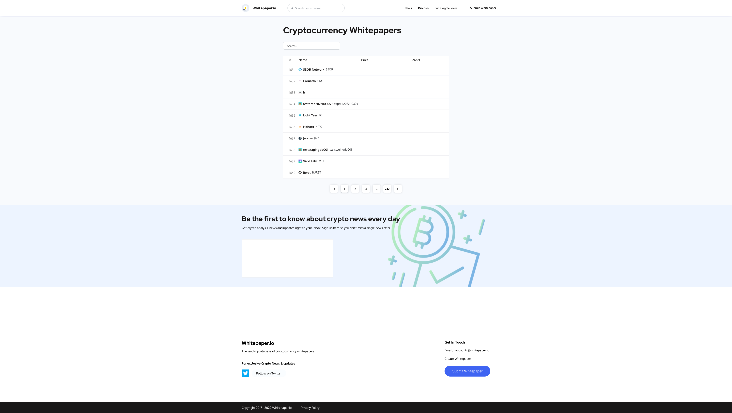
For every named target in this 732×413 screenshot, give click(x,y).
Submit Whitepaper (483, 8)
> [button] (398, 188)
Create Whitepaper (458, 359)
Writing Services (446, 8)
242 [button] (387, 188)
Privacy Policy (310, 408)
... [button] (376, 188)
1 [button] (344, 188)
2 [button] (355, 188)
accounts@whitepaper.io (472, 350)
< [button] (334, 188)
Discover (423, 8)
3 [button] (366, 188)
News (408, 8)
